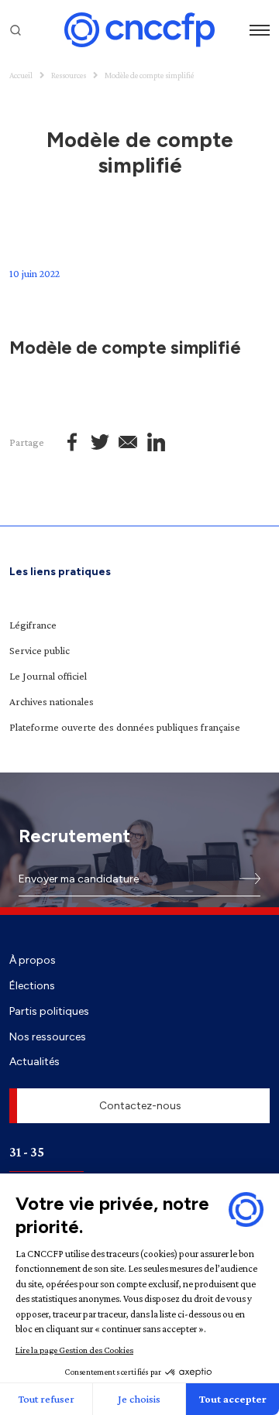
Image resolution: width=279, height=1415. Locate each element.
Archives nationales (51, 701)
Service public (39, 650)
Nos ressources (47, 1036)
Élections (32, 985)
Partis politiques (49, 1011)
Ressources (68, 75)
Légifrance (33, 624)
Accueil (21, 75)
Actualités (34, 1061)
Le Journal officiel (48, 676)
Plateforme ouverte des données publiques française (124, 727)
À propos (32, 960)
